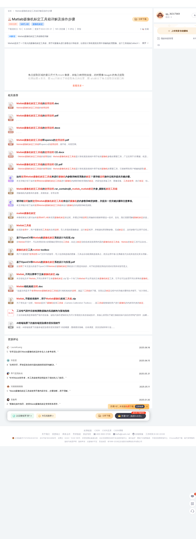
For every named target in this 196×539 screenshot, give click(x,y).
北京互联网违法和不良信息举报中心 (113, 438)
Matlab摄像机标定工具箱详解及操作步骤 (43, 19)
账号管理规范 (189, 438)
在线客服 (139, 434)
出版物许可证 (92, 441)
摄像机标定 (38, 24)
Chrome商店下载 (176, 438)
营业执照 (102, 441)
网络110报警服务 (143, 438)
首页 (10, 11)
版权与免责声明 (71, 441)
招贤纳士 (56, 434)
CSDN (97, 430)
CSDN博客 (118, 430)
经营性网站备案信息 (90, 438)
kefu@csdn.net (123, 434)
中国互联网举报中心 (160, 438)
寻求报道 (77, 434)
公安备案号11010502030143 (26, 438)
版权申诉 (81, 441)
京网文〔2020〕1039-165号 (69, 438)
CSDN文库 (106, 430)
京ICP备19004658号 (48, 438)
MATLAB (25, 24)
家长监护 (132, 438)
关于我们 (46, 434)
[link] (10, 11)
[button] (145, 43)
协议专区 (87, 434)
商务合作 (66, 434)
